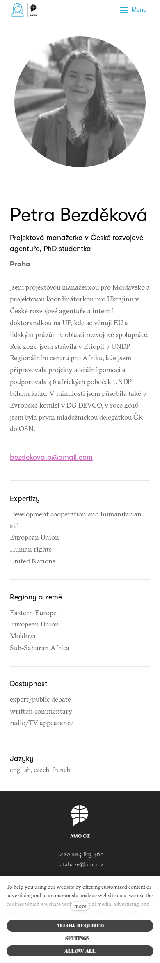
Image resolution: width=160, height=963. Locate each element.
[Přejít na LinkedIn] (80, 185)
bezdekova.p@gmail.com (51, 457)
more (80, 905)
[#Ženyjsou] (25, 10)
